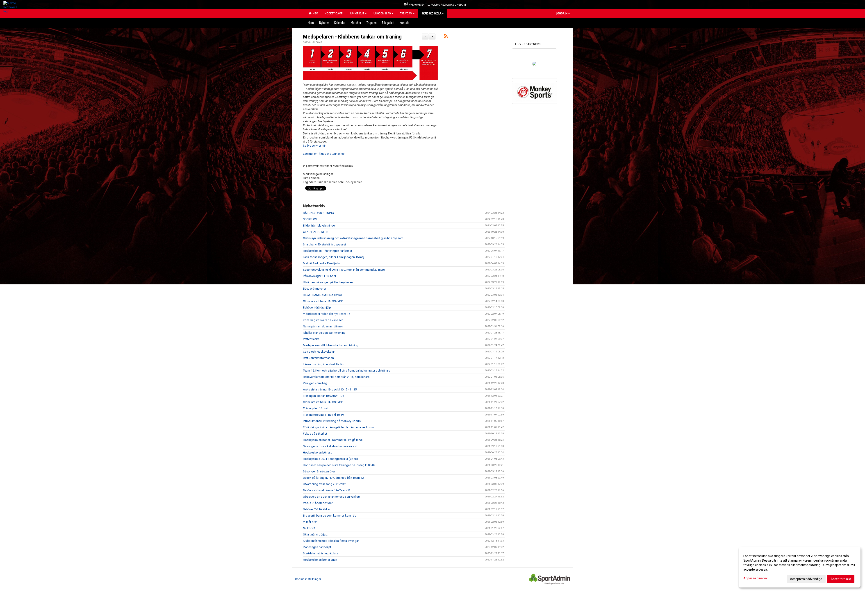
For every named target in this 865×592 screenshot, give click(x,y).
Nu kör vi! (309, 528)
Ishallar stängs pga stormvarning (324, 332)
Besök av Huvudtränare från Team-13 (327, 490)
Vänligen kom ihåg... (316, 383)
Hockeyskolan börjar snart (320, 559)
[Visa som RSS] (446, 37)
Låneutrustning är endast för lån (323, 364)
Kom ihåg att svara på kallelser (323, 320)
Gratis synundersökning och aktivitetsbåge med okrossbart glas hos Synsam (353, 238)
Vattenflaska (311, 339)
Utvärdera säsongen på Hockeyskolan (328, 282)
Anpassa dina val (755, 578)
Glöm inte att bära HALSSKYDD (323, 301)
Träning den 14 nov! (315, 408)
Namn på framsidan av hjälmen (323, 326)
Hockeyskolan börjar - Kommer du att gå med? (333, 440)
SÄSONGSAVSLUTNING (318, 213)
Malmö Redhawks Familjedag (322, 263)
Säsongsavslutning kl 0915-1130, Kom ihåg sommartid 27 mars (344, 269)
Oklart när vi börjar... (315, 534)
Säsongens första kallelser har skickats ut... (331, 446)
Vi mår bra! (310, 522)
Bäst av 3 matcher (314, 288)
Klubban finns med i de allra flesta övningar (331, 540)
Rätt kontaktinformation (318, 358)
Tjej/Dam (406, 13)
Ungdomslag (382, 13)
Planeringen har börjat (317, 547)
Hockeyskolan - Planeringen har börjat (327, 250)
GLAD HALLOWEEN (315, 232)
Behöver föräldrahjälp (317, 307)
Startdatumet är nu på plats (320, 553)
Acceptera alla (841, 579)
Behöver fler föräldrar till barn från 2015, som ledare (336, 377)
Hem (314, 13)
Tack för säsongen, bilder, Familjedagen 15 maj (333, 257)
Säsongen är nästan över (319, 471)
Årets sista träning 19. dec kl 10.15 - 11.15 (330, 389)
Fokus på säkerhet (315, 433)
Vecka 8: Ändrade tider (317, 503)
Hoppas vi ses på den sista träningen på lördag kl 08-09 (339, 465)
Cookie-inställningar (308, 579)
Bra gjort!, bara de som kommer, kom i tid (329, 515)
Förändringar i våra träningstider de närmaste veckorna (338, 427)
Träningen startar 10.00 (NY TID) (323, 395)
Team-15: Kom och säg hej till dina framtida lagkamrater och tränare (346, 370)
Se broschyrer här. (314, 145)
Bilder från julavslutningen (319, 225)
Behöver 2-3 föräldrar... (317, 509)
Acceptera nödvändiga (806, 579)
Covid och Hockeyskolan (319, 351)
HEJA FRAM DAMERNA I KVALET (324, 295)
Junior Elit (356, 13)
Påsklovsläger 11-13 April (319, 276)
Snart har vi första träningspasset (324, 244)
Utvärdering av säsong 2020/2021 (325, 484)
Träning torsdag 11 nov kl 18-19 (323, 414)
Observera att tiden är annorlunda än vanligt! (331, 496)
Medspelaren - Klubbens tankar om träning (352, 37)
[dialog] (799, 567)
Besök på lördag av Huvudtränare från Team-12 (333, 477)
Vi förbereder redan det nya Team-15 (326, 313)
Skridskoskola (431, 13)
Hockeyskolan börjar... (317, 452)
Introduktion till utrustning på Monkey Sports (332, 421)
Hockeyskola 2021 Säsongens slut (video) (330, 458)
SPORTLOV (310, 219)
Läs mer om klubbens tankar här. (324, 153)
